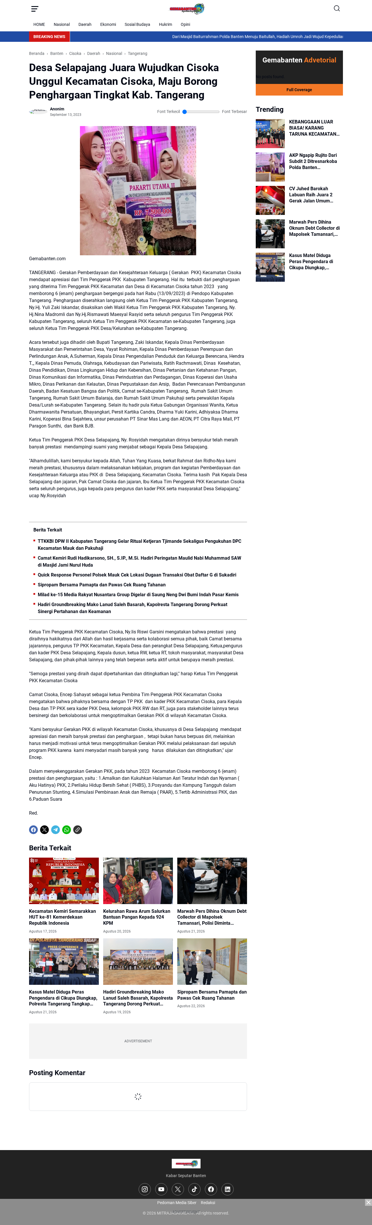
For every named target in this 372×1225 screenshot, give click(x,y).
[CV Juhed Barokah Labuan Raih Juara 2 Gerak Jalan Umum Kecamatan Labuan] (270, 200)
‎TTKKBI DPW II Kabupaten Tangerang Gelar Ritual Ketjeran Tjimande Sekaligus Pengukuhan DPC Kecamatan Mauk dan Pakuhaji (139, 544)
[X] (44, 829)
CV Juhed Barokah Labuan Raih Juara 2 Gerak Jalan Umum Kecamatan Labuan (310, 195)
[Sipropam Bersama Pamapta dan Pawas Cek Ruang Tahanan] (212, 961)
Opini (185, 24)
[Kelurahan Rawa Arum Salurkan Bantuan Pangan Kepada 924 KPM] (138, 881)
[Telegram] (55, 829)
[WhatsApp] (66, 829)
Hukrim (165, 24)
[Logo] (186, 1163)
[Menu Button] (35, 9)
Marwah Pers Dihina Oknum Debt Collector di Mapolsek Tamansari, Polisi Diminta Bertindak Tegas (211, 917)
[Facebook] (33, 829)
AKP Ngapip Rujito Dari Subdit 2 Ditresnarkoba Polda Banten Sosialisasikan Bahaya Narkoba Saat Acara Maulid (313, 161)
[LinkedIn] (227, 1189)
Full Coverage (299, 89)
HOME (39, 24)
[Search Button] (337, 9)
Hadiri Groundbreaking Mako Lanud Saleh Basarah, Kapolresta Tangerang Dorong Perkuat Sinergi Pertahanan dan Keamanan (132, 608)
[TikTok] (194, 1189)
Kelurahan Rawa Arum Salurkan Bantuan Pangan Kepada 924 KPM (136, 917)
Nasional (62, 24)
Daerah (85, 24)
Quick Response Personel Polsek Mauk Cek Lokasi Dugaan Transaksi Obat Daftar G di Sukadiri (137, 575)
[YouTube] (161, 1189)
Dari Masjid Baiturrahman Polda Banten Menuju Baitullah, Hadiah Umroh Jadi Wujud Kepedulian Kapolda (229, 36)
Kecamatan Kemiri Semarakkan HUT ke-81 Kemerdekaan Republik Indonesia (62, 917)
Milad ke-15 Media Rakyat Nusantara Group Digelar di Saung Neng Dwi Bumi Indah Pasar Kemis (138, 594)
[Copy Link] (77, 829)
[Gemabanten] (186, 8)
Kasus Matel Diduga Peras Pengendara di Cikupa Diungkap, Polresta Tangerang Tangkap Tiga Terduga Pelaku (63, 998)
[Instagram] (145, 1189)
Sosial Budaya (137, 24)
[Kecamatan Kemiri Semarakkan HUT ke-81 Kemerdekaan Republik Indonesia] (64, 881)
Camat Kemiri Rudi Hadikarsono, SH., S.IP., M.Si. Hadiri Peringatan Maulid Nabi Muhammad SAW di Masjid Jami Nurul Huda (139, 561)
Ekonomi (108, 24)
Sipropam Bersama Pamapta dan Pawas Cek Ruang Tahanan (102, 585)
